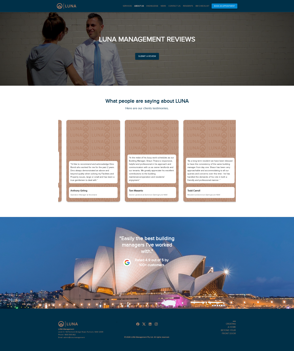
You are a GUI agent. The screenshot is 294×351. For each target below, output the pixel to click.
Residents (188, 6)
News (163, 6)
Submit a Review (147, 56)
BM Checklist (202, 6)
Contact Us (174, 6)
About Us (139, 6)
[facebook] (138, 324)
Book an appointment (224, 6)
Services (127, 6)
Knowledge (152, 6)
